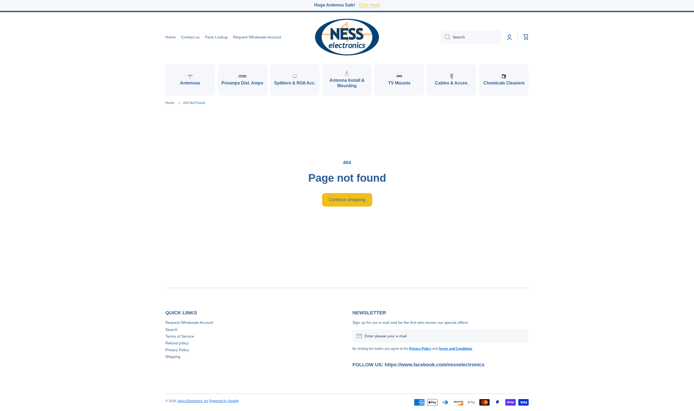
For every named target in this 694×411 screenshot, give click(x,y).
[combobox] (471, 37)
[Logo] (347, 37)
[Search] (445, 37)
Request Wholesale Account (189, 322)
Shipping (172, 356)
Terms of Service (179, 336)
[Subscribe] (522, 336)
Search (171, 329)
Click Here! (369, 5)
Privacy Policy (177, 350)
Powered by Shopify (224, 401)
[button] (526, 37)
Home (169, 103)
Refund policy (177, 343)
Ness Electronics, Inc (193, 401)
